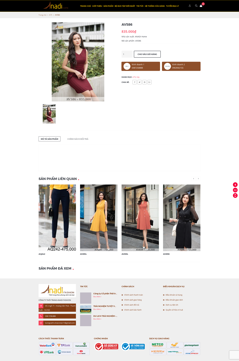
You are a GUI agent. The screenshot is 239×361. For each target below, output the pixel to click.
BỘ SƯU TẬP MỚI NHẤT (125, 6)
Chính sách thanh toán (133, 295)
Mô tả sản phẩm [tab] (49, 138)
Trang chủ (85, 6)
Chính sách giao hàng (133, 300)
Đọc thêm (97, 296)
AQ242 (42, 254)
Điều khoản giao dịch (174, 300)
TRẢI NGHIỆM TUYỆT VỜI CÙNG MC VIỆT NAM (115, 306)
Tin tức (140, 6)
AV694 (83, 254)
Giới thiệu (97, 6)
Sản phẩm (108, 6)
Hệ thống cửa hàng (155, 6)
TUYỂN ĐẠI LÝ (172, 6)
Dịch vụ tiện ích (172, 305)
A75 (50, 15)
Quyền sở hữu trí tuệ (174, 310)
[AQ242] (61, 217)
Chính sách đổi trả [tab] (77, 138)
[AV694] (102, 217)
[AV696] (185, 217)
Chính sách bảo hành (132, 310)
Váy (138, 77)
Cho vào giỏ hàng (147, 54)
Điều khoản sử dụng (174, 295)
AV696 (166, 254)
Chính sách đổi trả (131, 305)
